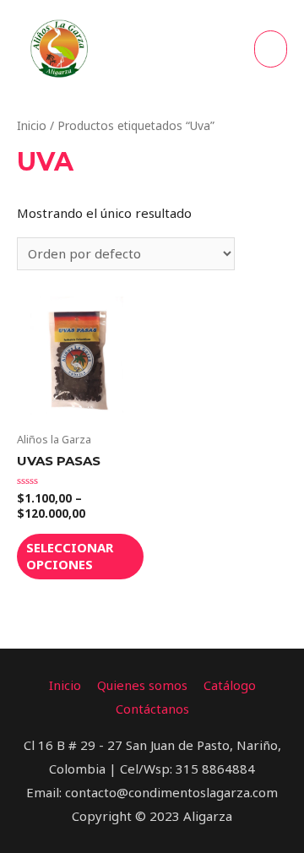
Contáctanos (152, 708)
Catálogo (230, 684)
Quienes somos (142, 684)
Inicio (31, 125)
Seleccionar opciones (69, 556)
